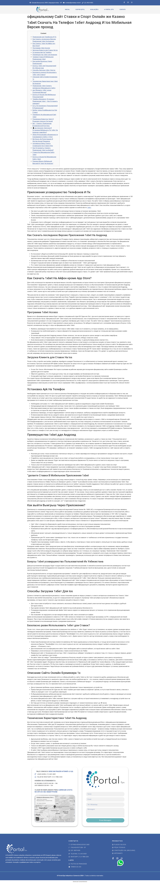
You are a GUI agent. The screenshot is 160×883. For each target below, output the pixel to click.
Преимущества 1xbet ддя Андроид (44, 55)
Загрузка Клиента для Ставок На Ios (45, 50)
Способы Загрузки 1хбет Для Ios (43, 70)
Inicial (67, 9)
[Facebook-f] (124, 2)
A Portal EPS (109, 9)
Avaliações (94, 9)
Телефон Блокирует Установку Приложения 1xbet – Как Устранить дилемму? (45, 101)
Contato (123, 9)
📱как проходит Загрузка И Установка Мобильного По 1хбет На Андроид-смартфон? (45, 130)
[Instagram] (128, 2)
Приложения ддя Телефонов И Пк (44, 37)
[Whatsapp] (131, 2)
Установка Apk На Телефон (41, 52)
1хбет (89, 207)
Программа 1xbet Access (41, 48)
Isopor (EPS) (79, 9)
